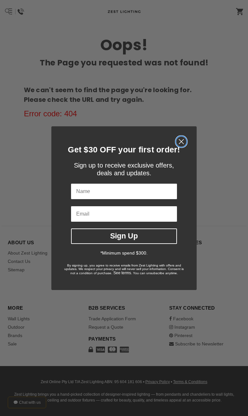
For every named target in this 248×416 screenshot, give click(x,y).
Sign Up (124, 236)
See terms (122, 273)
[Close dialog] (181, 141)
